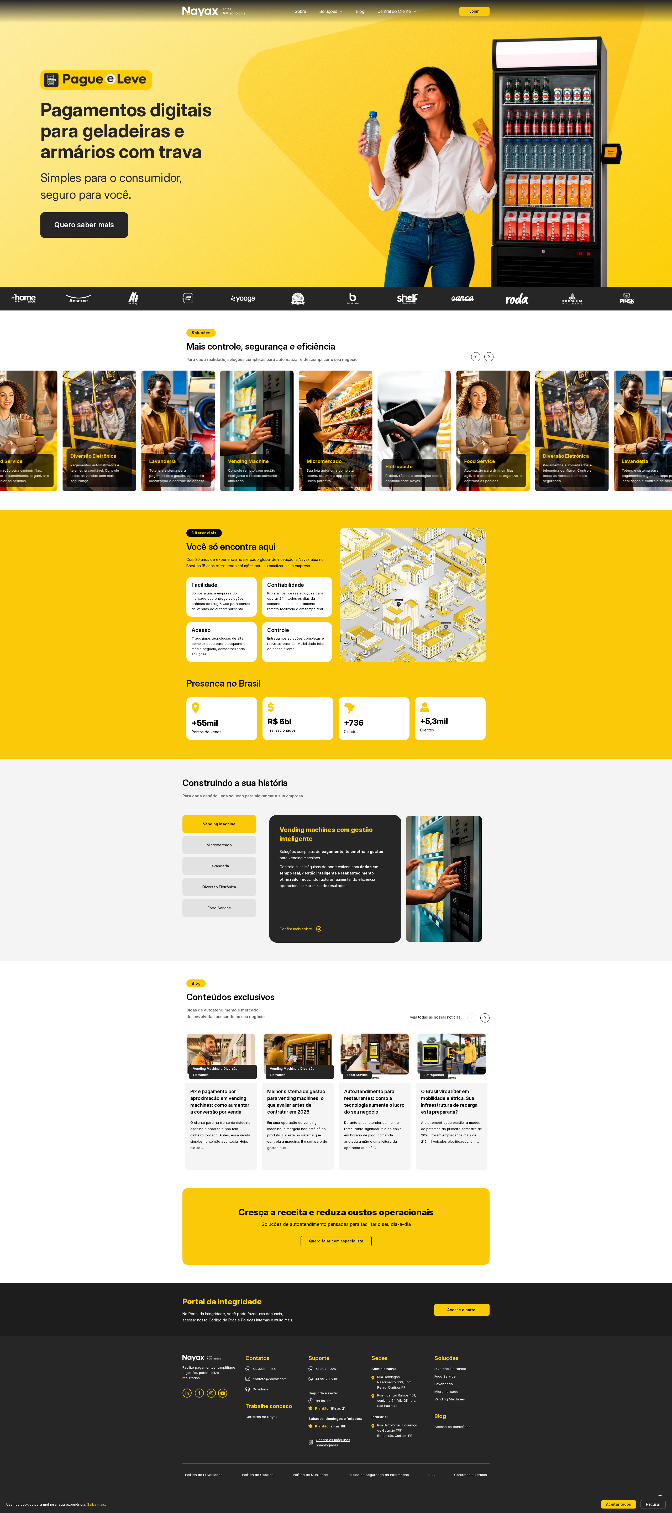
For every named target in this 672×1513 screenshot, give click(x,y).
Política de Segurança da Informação (378, 1475)
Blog (360, 11)
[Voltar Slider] (475, 356)
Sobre (300, 11)
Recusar (653, 1504)
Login (474, 11)
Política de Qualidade (310, 1475)
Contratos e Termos (470, 1475)
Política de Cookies (258, 1475)
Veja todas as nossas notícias (435, 1017)
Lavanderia (443, 1384)
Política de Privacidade (204, 1475)
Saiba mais (96, 1504)
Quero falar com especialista (336, 1241)
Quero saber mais (84, 225)
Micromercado (446, 1391)
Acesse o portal (461, 1310)
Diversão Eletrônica (450, 1369)
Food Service (445, 1376)
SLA (431, 1475)
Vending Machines (449, 1399)
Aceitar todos (618, 1504)
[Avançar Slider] (489, 356)
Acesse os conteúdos (452, 1427)
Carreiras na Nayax (261, 1417)
